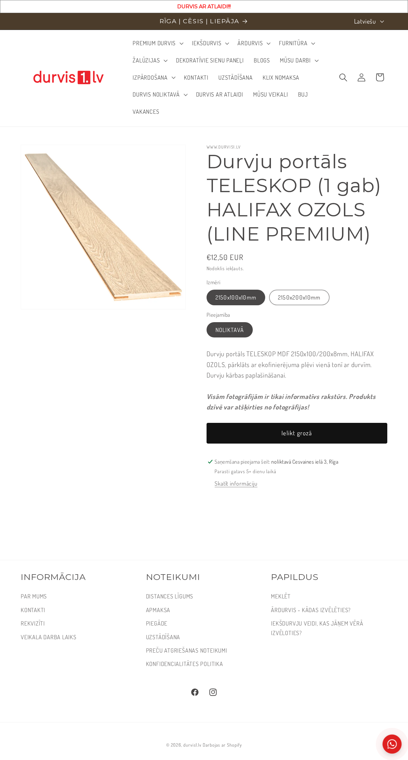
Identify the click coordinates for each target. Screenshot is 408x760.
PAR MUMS (34, 596)
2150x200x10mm (299, 297)
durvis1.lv (192, 744)
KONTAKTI (33, 609)
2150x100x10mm (236, 297)
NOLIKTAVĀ (229, 329)
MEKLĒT (281, 596)
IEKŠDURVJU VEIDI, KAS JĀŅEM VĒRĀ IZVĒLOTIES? (317, 627)
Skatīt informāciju (236, 483)
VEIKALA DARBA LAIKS (48, 637)
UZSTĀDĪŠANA (163, 637)
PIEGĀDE (156, 623)
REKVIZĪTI (33, 623)
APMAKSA (158, 609)
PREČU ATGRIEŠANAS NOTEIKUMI (186, 650)
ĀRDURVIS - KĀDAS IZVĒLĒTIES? (311, 609)
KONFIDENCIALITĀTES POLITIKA (184, 663)
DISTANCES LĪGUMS (169, 596)
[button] (157, 43)
